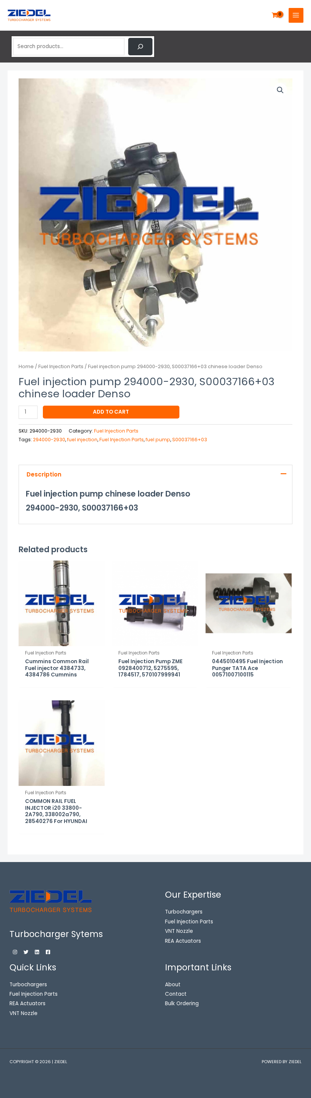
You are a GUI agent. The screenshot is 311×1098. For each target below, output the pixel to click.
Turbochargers (28, 984)
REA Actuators (27, 1003)
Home (26, 366)
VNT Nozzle (23, 1013)
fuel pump (158, 439)
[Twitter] (25, 951)
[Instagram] (14, 951)
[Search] (140, 46)
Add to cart (111, 411)
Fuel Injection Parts (60, 366)
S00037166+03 (189, 439)
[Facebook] (47, 951)
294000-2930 (49, 439)
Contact (176, 994)
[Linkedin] (36, 951)
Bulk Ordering (182, 1003)
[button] (280, 90)
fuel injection (82, 439)
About (173, 984)
